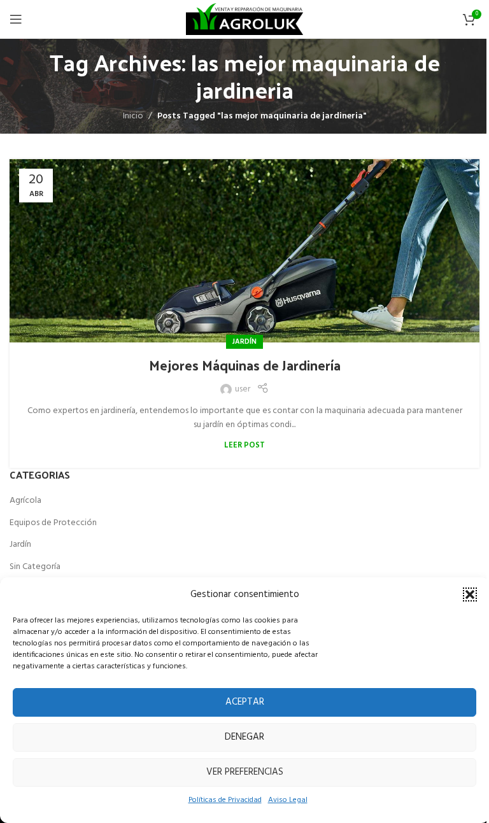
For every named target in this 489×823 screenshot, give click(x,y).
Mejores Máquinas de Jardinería (245, 364)
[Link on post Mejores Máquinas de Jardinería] (244, 250)
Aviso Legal (288, 800)
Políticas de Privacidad (225, 800)
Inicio (133, 116)
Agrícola (25, 501)
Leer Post (244, 445)
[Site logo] (244, 19)
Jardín (244, 342)
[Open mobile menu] (16, 19)
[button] (470, 594)
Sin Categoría (35, 567)
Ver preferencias (244, 772)
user (242, 390)
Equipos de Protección (53, 523)
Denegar (244, 737)
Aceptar (244, 702)
